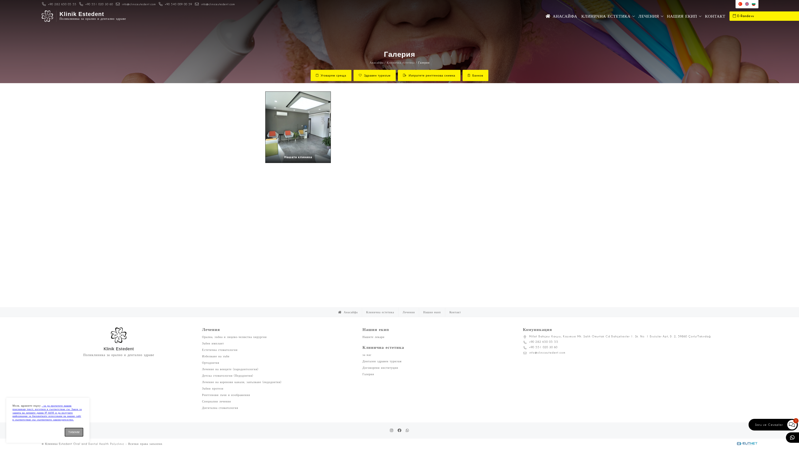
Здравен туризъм (377, 75)
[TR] (740, 4)
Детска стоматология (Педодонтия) (227, 375)
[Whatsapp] (407, 430)
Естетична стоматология (219, 349)
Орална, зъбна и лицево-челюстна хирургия (234, 336)
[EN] (747, 4)
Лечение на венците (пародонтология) (230, 369)
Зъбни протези (212, 388)
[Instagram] (392, 430)
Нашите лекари (373, 336)
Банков (477, 75)
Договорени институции (380, 367)
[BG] (753, 4)
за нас (366, 354)
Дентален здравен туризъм (382, 361)
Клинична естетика (605, 16)
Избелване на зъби (216, 356)
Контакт (715, 16)
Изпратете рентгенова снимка (432, 75)
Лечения (648, 16)
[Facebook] (399, 430)
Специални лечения (216, 401)
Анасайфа (565, 16)
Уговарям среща (333, 75)
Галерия (368, 374)
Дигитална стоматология (220, 407)
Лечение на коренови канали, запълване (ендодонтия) (242, 382)
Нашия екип (682, 16)
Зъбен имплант (213, 343)
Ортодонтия (210, 362)
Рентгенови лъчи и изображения (226, 394)
